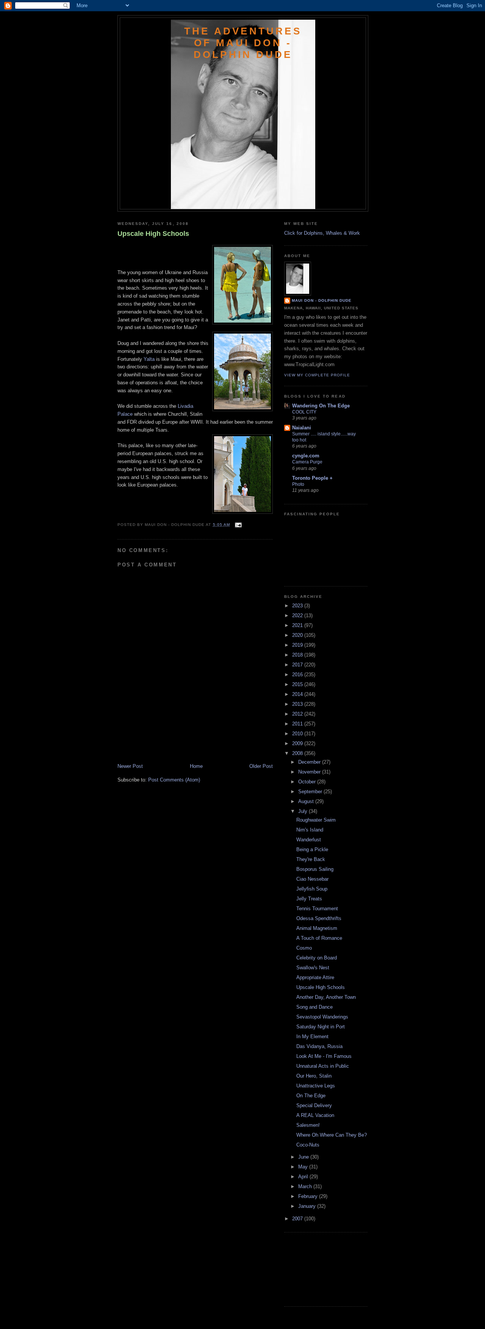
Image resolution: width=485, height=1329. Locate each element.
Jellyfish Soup (311, 889)
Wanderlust (308, 839)
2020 (298, 635)
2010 (298, 733)
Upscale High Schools (153, 233)
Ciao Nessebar (312, 879)
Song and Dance (314, 1007)
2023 (298, 605)
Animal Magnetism (316, 928)
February (308, 1196)
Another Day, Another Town (326, 997)
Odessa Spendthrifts (318, 918)
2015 (298, 684)
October (307, 782)
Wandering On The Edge (321, 406)
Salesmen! (308, 1125)
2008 (298, 753)
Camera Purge (307, 462)
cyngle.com (305, 456)
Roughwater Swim (316, 820)
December (310, 762)
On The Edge (310, 1095)
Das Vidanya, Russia (319, 1046)
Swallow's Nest (312, 967)
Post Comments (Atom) (174, 780)
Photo (298, 484)
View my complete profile (317, 375)
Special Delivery (314, 1105)
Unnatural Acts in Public (322, 1066)
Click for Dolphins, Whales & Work (322, 233)
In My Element (312, 1036)
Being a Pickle (312, 849)
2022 (298, 615)
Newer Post (130, 766)
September (311, 791)
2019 (298, 645)
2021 (298, 625)
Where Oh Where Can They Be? (331, 1135)
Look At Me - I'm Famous (324, 1056)
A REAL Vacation (315, 1115)
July (303, 811)
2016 (298, 674)
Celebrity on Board (316, 958)
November (310, 772)
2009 (298, 743)
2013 (298, 704)
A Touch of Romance (319, 938)
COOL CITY (304, 412)
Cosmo (304, 948)
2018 (298, 655)
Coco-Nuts (307, 1145)
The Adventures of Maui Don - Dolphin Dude (243, 42)
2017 (298, 665)
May (303, 1167)
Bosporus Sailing (314, 869)
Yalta (149, 359)
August (306, 801)
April (304, 1176)
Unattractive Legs (315, 1086)
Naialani (301, 428)
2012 (298, 714)
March (305, 1186)
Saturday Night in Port (320, 1027)
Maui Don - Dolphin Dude (322, 300)
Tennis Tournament (317, 908)
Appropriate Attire (315, 977)
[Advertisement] (161, 746)
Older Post (261, 766)
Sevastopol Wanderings (322, 1017)
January (307, 1206)
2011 (298, 724)
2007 (298, 1218)
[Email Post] (237, 525)
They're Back (310, 859)
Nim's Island (309, 830)
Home (196, 766)
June (304, 1157)
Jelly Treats (309, 899)
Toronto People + (312, 478)
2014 (298, 694)
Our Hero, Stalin (314, 1076)
